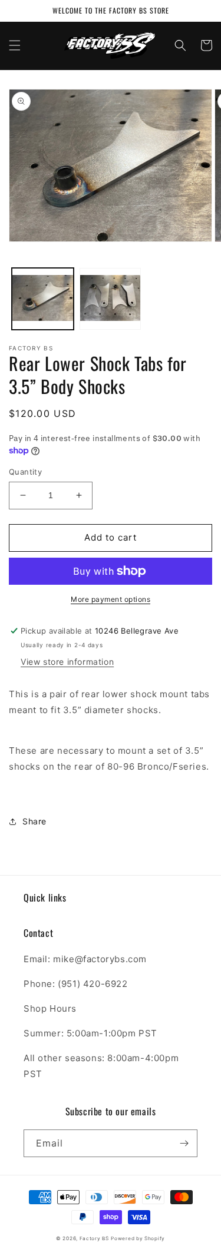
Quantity (25, 471)
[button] (15, 45)
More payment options (110, 599)
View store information (67, 662)
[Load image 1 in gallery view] (43, 299)
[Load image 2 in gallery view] (110, 299)
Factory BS (94, 1238)
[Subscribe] (184, 1143)
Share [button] (34, 821)
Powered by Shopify (138, 1238)
